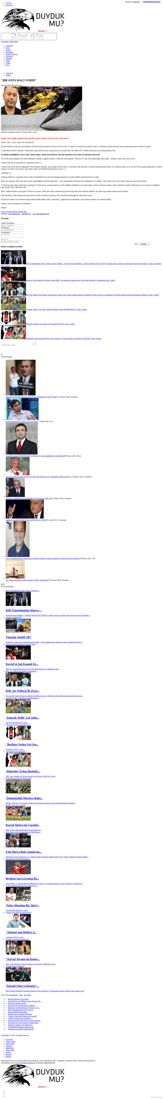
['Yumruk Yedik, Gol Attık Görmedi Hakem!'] (18, 713)
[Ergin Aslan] (22, 419)
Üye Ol (8, 3)
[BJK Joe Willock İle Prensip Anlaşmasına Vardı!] (18, 686)
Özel (7, 48)
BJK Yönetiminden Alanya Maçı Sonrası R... (23, 591)
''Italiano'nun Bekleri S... (21, 932)
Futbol (8, 50)
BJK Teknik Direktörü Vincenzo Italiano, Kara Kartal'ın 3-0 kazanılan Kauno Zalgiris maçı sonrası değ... (45, 991)
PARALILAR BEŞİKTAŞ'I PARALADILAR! (34, 498)
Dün (21, 995)
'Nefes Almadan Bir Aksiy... (22, 905)
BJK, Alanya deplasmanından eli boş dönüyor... (24, 830)
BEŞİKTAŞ (26, 214)
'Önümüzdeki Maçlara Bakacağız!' (19, 778)
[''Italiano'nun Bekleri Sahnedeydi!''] (18, 927)
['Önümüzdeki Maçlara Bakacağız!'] (18, 793)
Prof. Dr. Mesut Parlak (14, 477)
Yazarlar (9, 1046)
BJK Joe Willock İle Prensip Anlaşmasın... (22, 671)
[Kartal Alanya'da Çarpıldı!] (18, 820)
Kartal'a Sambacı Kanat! (17, 1003)
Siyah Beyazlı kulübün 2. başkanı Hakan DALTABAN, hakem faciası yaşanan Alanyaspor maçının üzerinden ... (48, 615)
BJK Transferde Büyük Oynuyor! (20, 1010)
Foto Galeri (10, 1044)
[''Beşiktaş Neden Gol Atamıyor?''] (18, 739)
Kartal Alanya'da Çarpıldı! (16, 805)
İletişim (8, 1057)
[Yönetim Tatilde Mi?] (18, 632)
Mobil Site (10, 1048)
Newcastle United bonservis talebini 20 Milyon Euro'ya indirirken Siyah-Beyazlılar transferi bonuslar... (44, 696)
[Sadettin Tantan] (25, 518)
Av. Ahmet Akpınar (13, 580)
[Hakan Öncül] (21, 395)
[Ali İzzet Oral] (15, 496)
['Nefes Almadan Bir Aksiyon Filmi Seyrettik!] (18, 900)
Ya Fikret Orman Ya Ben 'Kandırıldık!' (34, 580)
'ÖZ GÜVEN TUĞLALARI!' (26, 421)
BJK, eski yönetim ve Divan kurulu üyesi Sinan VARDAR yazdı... (31, 776)
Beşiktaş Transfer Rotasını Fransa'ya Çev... (24, 1008)
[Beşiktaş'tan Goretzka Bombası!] (18, 874)
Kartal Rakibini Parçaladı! (17, 1012)
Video (8, 63)
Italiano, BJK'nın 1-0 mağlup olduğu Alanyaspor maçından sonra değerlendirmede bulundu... (41, 803)
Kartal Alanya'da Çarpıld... (22, 824)
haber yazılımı (155, 1097)
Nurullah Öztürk (12, 456)
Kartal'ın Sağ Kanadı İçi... (22, 664)
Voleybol (9, 56)
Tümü (9, 357)
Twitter (11, 42)
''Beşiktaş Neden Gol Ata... (22, 744)
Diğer (8, 61)
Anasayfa (9, 46)
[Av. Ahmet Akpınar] (15, 578)
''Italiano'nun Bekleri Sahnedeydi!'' (19, 913)
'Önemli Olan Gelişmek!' (15, 966)
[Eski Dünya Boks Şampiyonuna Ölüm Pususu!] (18, 847)
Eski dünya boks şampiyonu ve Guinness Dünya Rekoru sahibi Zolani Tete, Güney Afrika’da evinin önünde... (47, 857)
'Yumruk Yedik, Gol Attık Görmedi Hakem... (22, 698)
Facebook (4, 42)
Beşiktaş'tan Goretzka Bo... (22, 878)
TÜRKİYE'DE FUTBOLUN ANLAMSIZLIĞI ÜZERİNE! (41, 456)
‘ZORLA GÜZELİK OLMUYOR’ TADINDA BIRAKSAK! (46, 477)
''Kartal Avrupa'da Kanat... (23, 959)
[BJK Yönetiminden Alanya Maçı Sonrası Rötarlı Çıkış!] (18, 605)
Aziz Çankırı (10, 558)
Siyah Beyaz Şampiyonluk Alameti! (21, 1006)
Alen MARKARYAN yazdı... (17, 723)
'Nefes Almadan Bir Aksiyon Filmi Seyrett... (24, 1021)
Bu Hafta (27, 995)
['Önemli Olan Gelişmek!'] (18, 981)
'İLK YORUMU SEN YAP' (151, 2)
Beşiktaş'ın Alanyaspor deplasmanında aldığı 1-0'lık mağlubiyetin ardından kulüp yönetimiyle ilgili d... (44, 642)
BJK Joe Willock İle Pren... (22, 690)
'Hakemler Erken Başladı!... (23, 771)
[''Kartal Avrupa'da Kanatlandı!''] (18, 954)
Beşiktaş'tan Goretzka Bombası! (18, 859)
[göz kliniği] (29, 39)
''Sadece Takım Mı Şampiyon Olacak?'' (22, 1016)
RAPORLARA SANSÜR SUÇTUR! (31, 520)
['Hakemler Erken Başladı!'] (18, 766)
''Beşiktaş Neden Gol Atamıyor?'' (18, 725)
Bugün (15, 995)
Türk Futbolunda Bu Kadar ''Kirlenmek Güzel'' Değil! (36, 397)
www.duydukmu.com (41, 214)
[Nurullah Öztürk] (22, 454)
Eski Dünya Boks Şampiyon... (24, 851)
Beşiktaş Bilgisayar (28, 1063)
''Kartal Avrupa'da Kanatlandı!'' (17, 939)
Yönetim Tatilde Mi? (13, 617)
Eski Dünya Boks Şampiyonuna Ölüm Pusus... (23, 832)
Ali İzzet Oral (11, 498)
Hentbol (9, 59)
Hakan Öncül (11, 397)
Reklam (9, 1054)
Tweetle (9, 212)
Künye (8, 1052)
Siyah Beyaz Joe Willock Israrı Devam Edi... (25, 1001)
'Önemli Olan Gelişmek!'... (22, 985)
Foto (7, 65)
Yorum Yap (22, 212)
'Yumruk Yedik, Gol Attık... (22, 717)
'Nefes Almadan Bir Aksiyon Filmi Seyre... (22, 886)
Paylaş (3, 212)
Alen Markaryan (14, 214)
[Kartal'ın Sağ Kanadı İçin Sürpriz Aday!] (18, 659)
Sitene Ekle (10, 1050)
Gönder (143, 244)
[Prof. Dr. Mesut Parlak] (18, 475)
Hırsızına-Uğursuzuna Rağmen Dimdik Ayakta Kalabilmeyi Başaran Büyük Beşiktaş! (47, 558)
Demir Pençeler (11, 54)
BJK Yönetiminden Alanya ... (23, 610)
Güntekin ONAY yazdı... (15, 749)
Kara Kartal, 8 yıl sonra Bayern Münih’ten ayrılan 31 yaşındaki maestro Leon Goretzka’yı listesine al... (44, 884)
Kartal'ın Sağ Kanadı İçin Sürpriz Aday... (21, 644)
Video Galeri (10, 1042)
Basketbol (9, 52)
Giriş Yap (9, 5)
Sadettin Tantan (11, 520)
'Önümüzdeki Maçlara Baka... (24, 798)
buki (160, 1097)
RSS (16, 42)
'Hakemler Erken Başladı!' (16, 752)
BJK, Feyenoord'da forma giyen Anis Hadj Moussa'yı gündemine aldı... (33, 669)
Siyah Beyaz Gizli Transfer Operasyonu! (23, 1023)
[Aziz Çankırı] (18, 556)
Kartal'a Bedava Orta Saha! (18, 999)
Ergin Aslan (10, 421)
